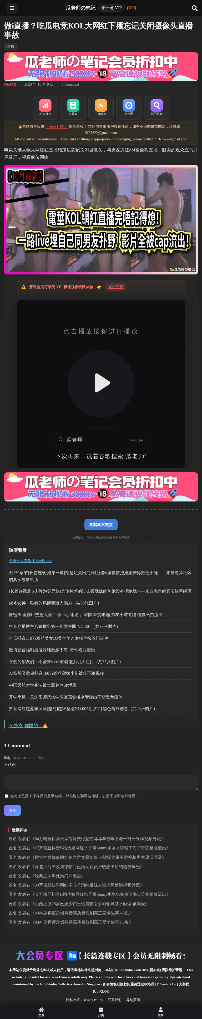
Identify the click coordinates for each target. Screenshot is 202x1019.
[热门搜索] (156, 108)
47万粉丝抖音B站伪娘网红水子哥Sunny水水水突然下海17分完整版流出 (100, 848)
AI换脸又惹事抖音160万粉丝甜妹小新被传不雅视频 (56, 673)
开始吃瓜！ (12, 84)
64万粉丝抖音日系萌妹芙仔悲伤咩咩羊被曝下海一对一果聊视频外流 (98, 838)
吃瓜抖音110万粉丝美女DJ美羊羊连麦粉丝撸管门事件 (58, 638)
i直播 (10, 46)
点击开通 (115, 287)
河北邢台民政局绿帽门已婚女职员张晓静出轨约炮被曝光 (87, 866)
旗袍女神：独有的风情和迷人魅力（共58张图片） (55, 603)
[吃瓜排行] (45, 108)
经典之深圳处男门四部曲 (58, 876)
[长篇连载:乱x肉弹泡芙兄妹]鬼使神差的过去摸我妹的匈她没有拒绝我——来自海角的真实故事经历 (100, 591)
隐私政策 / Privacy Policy (84, 1000)
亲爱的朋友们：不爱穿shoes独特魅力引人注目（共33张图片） (66, 661)
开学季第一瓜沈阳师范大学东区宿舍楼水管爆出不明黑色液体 (66, 697)
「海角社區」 (57, 127)
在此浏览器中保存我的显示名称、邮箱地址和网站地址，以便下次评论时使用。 (74, 796)
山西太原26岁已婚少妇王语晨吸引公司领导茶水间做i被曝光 (90, 904)
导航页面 (133, 1000)
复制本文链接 (101, 524)
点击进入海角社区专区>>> (30, 561)
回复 (41, 758)
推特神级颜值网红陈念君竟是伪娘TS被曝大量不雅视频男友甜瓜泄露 (98, 857)
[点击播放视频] (101, 384)
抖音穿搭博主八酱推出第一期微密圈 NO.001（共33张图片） (64, 626)
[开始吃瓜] (101, 108)
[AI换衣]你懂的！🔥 (28, 725)
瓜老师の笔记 (81, 8)
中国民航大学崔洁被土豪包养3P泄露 (43, 685)
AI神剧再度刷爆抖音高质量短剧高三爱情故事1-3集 (82, 913)
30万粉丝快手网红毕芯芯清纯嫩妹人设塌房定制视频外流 (87, 885)
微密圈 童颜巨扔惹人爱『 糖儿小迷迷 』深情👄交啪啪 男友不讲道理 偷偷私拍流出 (86, 614)
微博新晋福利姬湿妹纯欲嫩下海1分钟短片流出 (52, 650)
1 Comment (70, 84)
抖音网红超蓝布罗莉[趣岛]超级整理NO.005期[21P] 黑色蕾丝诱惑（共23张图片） (83, 708)
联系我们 (115, 1000)
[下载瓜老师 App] (131, 8)
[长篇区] (73, 108)
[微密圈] (129, 108)
